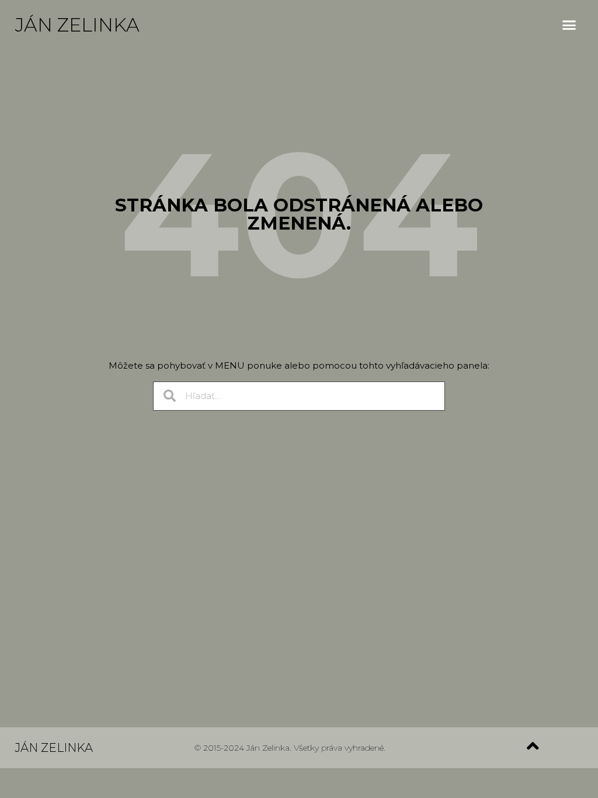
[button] (569, 25)
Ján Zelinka (77, 24)
